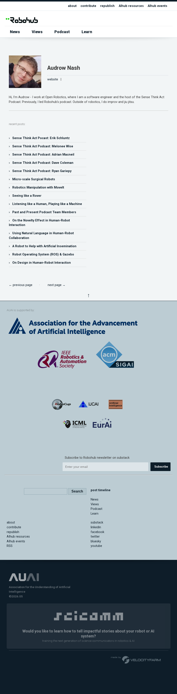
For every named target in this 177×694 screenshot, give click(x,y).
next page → (56, 285)
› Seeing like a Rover (25, 196)
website (52, 79)
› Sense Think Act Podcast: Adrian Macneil (41, 154)
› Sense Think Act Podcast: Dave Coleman (41, 163)
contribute (88, 6)
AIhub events (157, 6)
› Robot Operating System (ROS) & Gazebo (41, 254)
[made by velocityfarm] (136, 659)
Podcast (62, 31)
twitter (95, 536)
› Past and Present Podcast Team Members (42, 212)
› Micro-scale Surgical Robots (32, 179)
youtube (96, 546)
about (72, 6)
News (15, 31)
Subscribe (161, 466)
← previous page (20, 285)
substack (97, 522)
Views (37, 31)
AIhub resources (131, 6)
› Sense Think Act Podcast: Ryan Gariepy (40, 171)
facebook (97, 532)
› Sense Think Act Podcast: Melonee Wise (41, 146)
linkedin (96, 527)
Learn (87, 31)
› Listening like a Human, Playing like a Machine (45, 204)
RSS (10, 546)
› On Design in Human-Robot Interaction (40, 263)
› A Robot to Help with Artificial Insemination (42, 246)
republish (107, 6)
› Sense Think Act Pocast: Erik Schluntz (39, 138)
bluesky (96, 541)
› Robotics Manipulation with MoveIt (36, 187)
